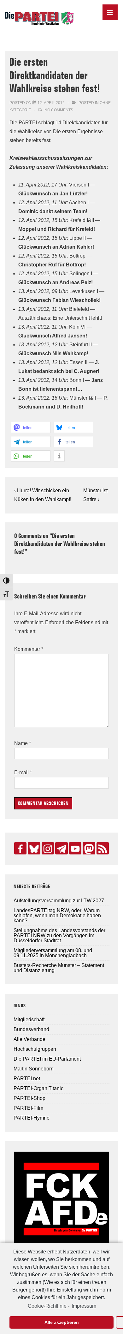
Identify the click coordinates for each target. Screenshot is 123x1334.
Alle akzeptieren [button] (61, 1322)
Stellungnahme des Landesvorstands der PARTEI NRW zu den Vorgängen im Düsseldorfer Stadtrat (59, 935)
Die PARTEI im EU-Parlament (47, 1059)
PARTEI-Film (28, 1108)
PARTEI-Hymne (32, 1118)
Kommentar (28, 649)
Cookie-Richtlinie (47, 1306)
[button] (30, 427)
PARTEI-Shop (29, 1098)
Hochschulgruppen (35, 1049)
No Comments (58, 110)
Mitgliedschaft (29, 1019)
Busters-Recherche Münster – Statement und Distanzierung (59, 968)
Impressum (84, 1306)
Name (21, 743)
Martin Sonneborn (34, 1068)
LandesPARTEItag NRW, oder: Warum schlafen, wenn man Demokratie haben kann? (57, 915)
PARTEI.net (27, 1078)
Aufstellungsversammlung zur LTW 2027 (59, 900)
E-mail (21, 772)
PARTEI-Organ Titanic (38, 1088)
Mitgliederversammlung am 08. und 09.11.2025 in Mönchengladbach (53, 953)
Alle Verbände (29, 1039)
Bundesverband (31, 1029)
